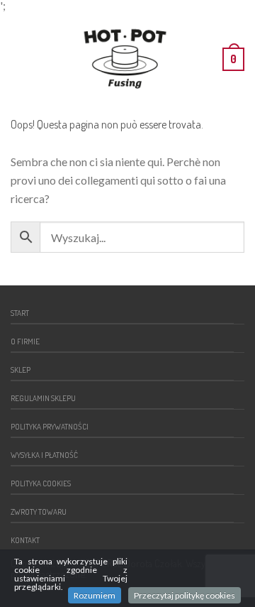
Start (20, 312)
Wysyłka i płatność (44, 454)
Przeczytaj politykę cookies (184, 595)
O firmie (25, 341)
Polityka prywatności (50, 426)
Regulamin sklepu (43, 398)
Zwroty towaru (39, 511)
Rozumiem (94, 595)
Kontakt (25, 540)
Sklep (20, 369)
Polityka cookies (41, 483)
